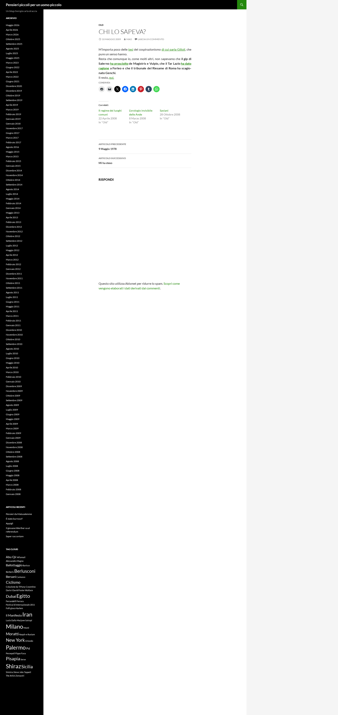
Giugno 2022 (12, 67)
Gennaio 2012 (13, 269)
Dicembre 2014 (14, 170)
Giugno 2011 (12, 301)
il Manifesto (14, 615)
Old (101, 24)
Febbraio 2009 (13, 433)
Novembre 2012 (14, 231)
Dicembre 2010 (14, 329)
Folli (8, 608)
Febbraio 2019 (13, 114)
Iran (27, 614)
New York (15, 640)
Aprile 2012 (12, 254)
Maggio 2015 (12, 151)
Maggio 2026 (12, 25)
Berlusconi (24, 571)
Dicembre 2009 (14, 386)
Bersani (11, 576)
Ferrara (20, 601)
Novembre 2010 (14, 334)
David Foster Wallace (23, 590)
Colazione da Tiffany (15, 586)
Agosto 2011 (12, 292)
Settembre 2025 (14, 43)
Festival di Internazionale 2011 (20, 604)
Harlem (19, 608)
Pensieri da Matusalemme (19, 514)
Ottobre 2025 (13, 39)
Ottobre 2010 (13, 339)
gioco (12, 608)
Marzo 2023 (12, 62)
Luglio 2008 (12, 465)
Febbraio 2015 (13, 161)
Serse (23, 659)
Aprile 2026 (12, 29)
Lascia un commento (151, 39)
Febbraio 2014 (13, 203)
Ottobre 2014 (13, 179)
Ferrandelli (11, 601)
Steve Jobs (18, 672)
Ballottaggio (14, 565)
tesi (130, 49)
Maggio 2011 (12, 306)
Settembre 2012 (14, 240)
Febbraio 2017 (13, 142)
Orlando (29, 641)
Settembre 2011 (14, 287)
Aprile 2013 (12, 217)
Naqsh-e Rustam (27, 634)
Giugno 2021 (12, 81)
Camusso (20, 577)
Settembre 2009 (14, 400)
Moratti (12, 633)
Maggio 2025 (12, 57)
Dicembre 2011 (14, 273)
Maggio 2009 (12, 419)
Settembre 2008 (14, 456)
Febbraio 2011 (13, 320)
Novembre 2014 (14, 175)
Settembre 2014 (14, 184)
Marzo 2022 (12, 76)
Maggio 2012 (12, 250)
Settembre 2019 (14, 100)
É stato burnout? (14, 518)
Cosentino (31, 586)
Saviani (164, 110)
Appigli (9, 523)
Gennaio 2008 (13, 494)
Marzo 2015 (12, 156)
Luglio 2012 (12, 245)
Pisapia (13, 658)
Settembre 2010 (14, 344)
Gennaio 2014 (13, 208)
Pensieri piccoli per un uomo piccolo (33, 5)
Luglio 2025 (12, 53)
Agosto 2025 (12, 48)
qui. (111, 77)
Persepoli (10, 653)
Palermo (16, 647)
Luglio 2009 (12, 409)
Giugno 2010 (12, 358)
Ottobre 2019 (13, 95)
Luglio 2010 (12, 353)
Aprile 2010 (12, 367)
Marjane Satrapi (24, 620)
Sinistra (9, 672)
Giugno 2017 (12, 133)
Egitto (23, 596)
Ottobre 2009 (13, 395)
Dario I (9, 590)
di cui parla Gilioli (173, 49)
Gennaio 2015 (13, 165)
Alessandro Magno (14, 561)
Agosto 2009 (12, 405)
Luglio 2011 (12, 297)
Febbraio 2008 (13, 489)
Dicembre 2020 (14, 86)
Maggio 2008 (12, 475)
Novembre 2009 (14, 390)
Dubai (11, 596)
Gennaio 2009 (13, 437)
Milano (14, 626)
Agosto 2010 (12, 348)
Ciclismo (13, 582)
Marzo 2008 (12, 484)
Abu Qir (11, 557)
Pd (28, 648)
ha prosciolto (119, 63)
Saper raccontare (14, 536)
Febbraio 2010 (13, 376)
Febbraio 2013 (13, 222)
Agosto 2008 (12, 461)
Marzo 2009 (12, 428)
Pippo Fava (20, 653)
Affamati (21, 557)
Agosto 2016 (12, 147)
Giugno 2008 (12, 470)
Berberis (10, 572)
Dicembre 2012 (14, 226)
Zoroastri (19, 675)
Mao (129, 39)
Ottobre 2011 (13, 283)
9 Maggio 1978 (112, 146)
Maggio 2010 (12, 362)
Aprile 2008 (12, 480)
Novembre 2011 (14, 278)
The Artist (10, 675)
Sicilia (27, 666)
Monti (26, 627)
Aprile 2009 (12, 423)
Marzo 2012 (12, 259)
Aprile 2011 (12, 311)
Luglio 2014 (12, 193)
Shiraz (13, 666)
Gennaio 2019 (13, 118)
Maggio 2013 (12, 212)
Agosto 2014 (12, 189)
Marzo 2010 (12, 372)
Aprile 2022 (12, 72)
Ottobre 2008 (13, 451)
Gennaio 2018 (13, 123)
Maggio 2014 (12, 198)
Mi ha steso (112, 161)
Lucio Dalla (11, 620)
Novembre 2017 (14, 128)
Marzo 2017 (12, 137)
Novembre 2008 (14, 447)
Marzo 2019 (12, 109)
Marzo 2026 (12, 34)
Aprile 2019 (12, 104)
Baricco (26, 565)
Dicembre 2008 (14, 442)
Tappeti (27, 672)
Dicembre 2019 (14, 90)
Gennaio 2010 (13, 381)
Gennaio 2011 (13, 325)
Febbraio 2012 (13, 264)
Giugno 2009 (12, 414)
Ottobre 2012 (13, 236)
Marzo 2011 (12, 315)
